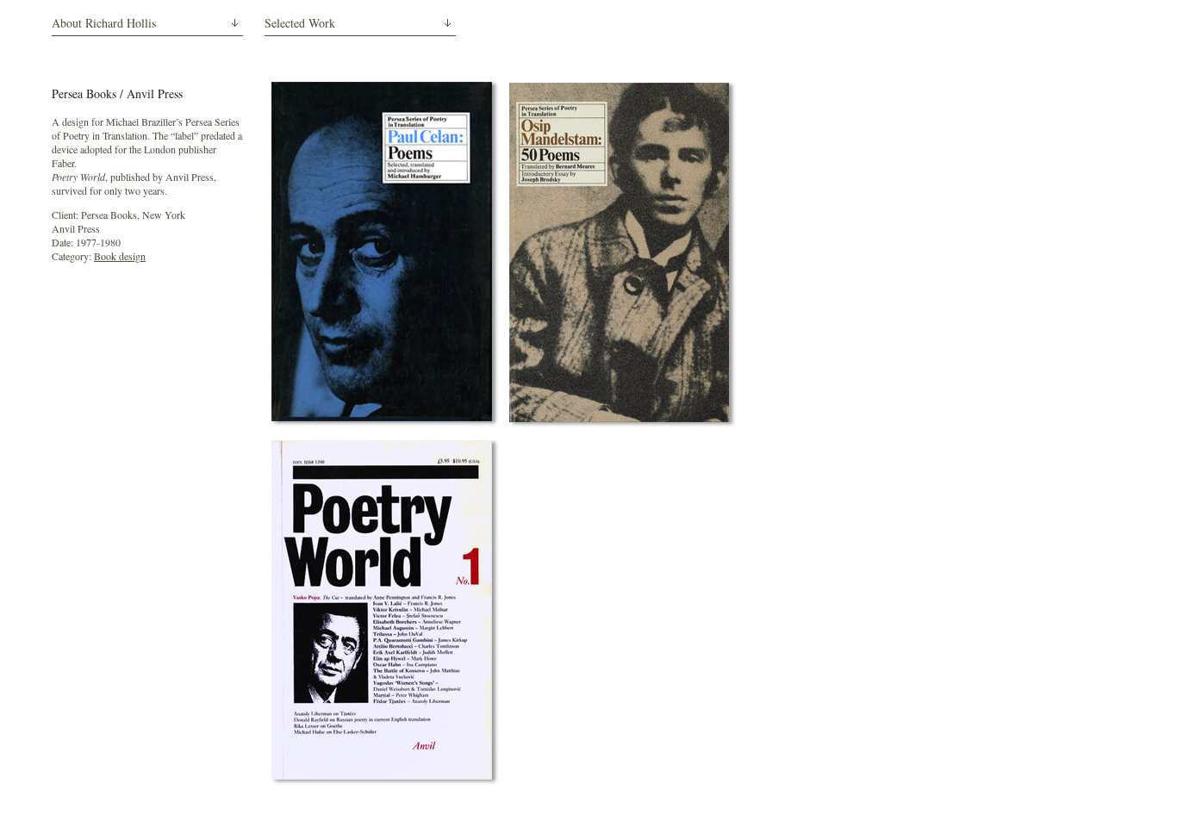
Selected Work (300, 23)
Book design (120, 256)
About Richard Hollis (104, 23)
